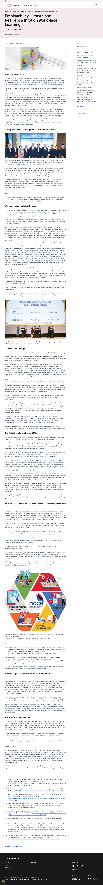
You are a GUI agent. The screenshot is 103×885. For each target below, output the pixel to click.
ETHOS (15, 5)
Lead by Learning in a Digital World (85, 83)
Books (19, 5)
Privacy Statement (24, 879)
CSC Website (33, 5)
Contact (74, 869)
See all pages (81, 106)
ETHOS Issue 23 (14, 11)
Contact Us (26, 5)
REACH (43, 879)
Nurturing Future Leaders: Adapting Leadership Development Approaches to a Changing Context (86, 100)
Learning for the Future (84, 87)
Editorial (79, 65)
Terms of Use (35, 879)
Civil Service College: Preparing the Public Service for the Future (87, 61)
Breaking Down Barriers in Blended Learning (85, 56)
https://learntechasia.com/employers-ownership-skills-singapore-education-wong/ (33, 839)
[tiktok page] (82, 866)
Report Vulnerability (10, 879)
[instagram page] (78, 866)
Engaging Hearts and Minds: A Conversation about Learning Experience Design (86, 70)
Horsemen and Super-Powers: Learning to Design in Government (87, 79)
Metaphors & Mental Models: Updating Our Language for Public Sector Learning (86, 92)
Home (6, 11)
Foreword (80, 75)
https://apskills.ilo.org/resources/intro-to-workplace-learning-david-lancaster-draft (38, 791)
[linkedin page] (73, 866)
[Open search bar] (96, 5)
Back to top (82, 113)
